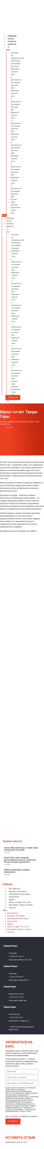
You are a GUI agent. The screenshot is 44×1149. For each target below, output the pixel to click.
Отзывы (14, 199)
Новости (12, 44)
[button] (4, 215)
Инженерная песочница (19, 894)
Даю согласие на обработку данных (21, 1116)
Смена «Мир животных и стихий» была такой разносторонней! (21, 849)
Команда (12, 36)
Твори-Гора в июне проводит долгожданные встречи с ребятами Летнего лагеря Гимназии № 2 (20, 860)
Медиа (12, 899)
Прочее (12, 907)
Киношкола (14, 897)
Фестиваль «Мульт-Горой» (21, 905)
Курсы (11, 39)
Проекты (12, 42)
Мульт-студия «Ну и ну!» (20, 902)
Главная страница (7, 422)
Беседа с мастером (18, 891)
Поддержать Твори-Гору (15, 210)
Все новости (22, 422)
